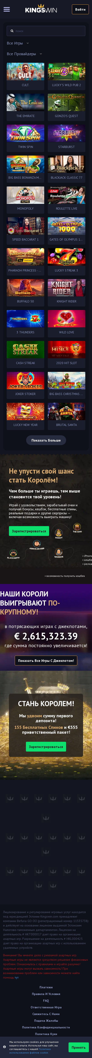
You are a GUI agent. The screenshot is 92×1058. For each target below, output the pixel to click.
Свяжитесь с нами (46, 1014)
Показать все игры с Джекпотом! (46, 660)
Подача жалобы (46, 1021)
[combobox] (46, 43)
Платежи (46, 987)
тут (17, 977)
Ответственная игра (46, 1007)
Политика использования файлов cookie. (30, 1050)
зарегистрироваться (29, 531)
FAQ (46, 1001)
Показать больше (46, 440)
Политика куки (46, 1034)
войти (80, 9)
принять (79, 1047)
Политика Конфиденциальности (46, 1027)
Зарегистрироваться (46, 746)
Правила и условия (46, 994)
